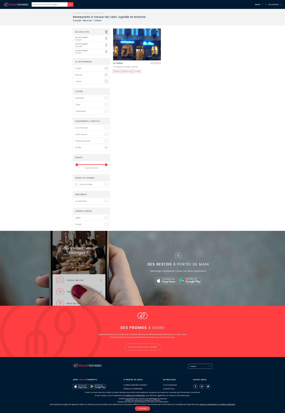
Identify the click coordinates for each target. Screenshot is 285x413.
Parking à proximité (82, 141)
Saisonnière (79, 98)
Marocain (78, 75)
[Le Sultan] (137, 44)
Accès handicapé (81, 128)
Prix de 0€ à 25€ (91, 168)
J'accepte (142, 408)
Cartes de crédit (86, 184)
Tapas (77, 104)
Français (78, 68)
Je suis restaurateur (170, 385)
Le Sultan (118, 63)
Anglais (78, 217)
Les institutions (81, 201)
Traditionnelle (80, 111)
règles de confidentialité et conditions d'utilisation (217, 404)
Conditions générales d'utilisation (135, 385)
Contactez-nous (169, 388)
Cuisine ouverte (81, 134)
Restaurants (77, 13)
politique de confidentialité (135, 395)
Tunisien (78, 81)
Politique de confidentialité (132, 388)
